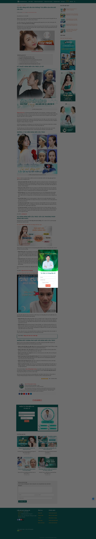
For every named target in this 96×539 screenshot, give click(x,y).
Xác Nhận (48, 285)
